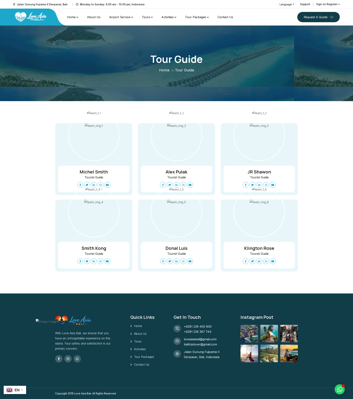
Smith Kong (93, 248)
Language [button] (286, 4)
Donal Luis (176, 248)
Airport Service (119, 17)
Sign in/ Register (326, 4)
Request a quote (315, 17)
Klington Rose (259, 248)
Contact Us (225, 17)
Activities (167, 17)
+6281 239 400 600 (198, 326)
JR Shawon (259, 172)
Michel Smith (94, 172)
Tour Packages (195, 17)
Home (71, 17)
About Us (93, 17)
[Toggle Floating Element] (340, 389)
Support (305, 4)
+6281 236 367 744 (197, 331)
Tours (146, 17)
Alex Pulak (176, 172)
